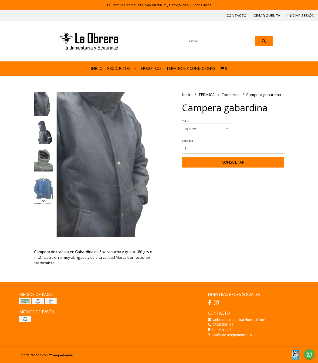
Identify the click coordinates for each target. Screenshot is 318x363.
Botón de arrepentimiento (231, 335)
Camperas (231, 94)
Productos (119, 68)
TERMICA (207, 94)
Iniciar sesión (301, 15)
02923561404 (222, 324)
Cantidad (187, 140)
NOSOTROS (151, 68)
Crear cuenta (267, 15)
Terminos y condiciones (190, 68)
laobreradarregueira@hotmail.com (238, 319)
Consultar (233, 162)
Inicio (96, 68)
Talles (185, 121)
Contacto (237, 15)
